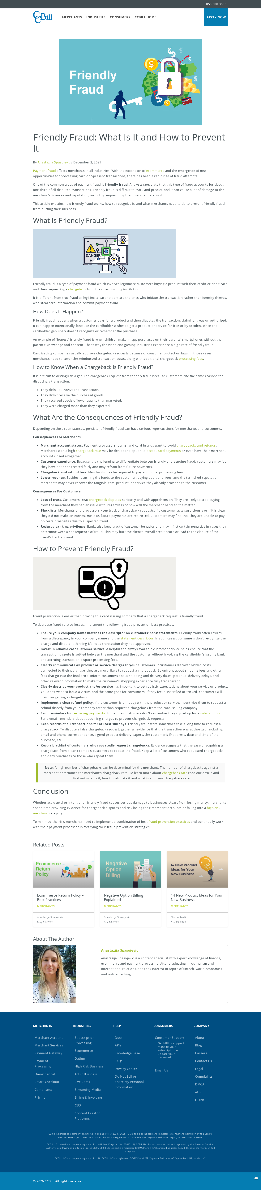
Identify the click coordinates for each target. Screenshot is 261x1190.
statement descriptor (137, 638)
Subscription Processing (84, 1040)
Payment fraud (44, 171)
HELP (117, 1026)
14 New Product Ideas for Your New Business (197, 897)
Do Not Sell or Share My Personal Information (129, 1081)
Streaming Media (88, 1090)
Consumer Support (170, 1047)
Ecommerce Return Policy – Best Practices (60, 897)
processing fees (191, 359)
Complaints (204, 1076)
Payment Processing (43, 1063)
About (199, 1038)
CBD (78, 1105)
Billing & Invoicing (88, 1097)
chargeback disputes (105, 500)
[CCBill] (42, 17)
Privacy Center (126, 1069)
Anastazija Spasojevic (54, 162)
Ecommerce (84, 1051)
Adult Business (86, 1074)
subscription (210, 713)
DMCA (199, 1084)
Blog (198, 1045)
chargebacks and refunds (196, 445)
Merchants (46, 906)
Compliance (44, 1090)
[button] (256, 1178)
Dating (80, 1058)
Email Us (161, 1070)
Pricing (40, 1097)
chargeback (77, 289)
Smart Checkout (47, 1082)
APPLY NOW (216, 17)
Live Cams (82, 1082)
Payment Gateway (48, 1053)
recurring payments (89, 713)
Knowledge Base (127, 1053)
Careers (201, 1053)
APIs (118, 1045)
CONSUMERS (120, 17)
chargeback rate (88, 451)
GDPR (199, 1100)
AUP (198, 1092)
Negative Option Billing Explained (123, 897)
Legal (199, 1069)
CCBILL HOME (145, 17)
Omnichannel (45, 1074)
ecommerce (155, 171)
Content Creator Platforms (87, 1116)
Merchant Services (49, 1045)
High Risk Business (89, 1066)
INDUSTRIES (95, 17)
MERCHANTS (72, 17)
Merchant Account (49, 1038)
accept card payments (164, 451)
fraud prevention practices (169, 822)
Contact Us (203, 1061)
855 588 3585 (216, 4)
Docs (118, 1038)
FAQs (118, 1061)
